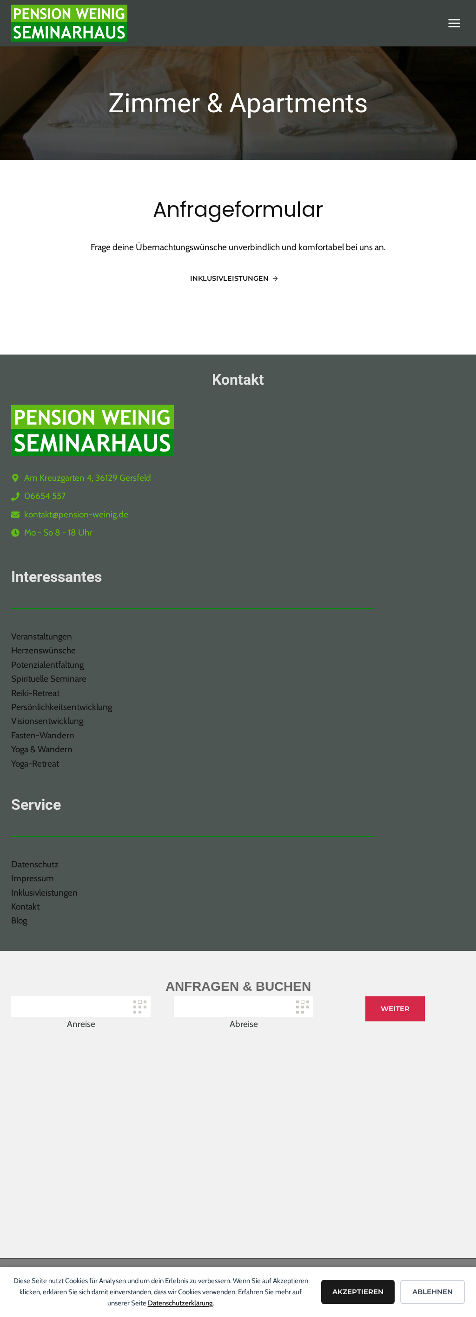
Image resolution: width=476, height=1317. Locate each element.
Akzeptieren (357, 1291)
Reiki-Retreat (35, 693)
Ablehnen (432, 1291)
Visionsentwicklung (47, 721)
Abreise (244, 1024)
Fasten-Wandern (42, 735)
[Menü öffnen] (454, 22)
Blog (19, 920)
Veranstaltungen (41, 636)
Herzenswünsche (43, 650)
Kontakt (25, 906)
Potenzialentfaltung (47, 664)
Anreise (81, 1024)
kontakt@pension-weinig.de (76, 514)
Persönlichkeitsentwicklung (61, 707)
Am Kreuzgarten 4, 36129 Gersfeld (87, 477)
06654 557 (45, 496)
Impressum (32, 878)
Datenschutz (35, 864)
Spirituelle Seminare (48, 678)
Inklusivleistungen (44, 892)
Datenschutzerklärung (180, 1303)
